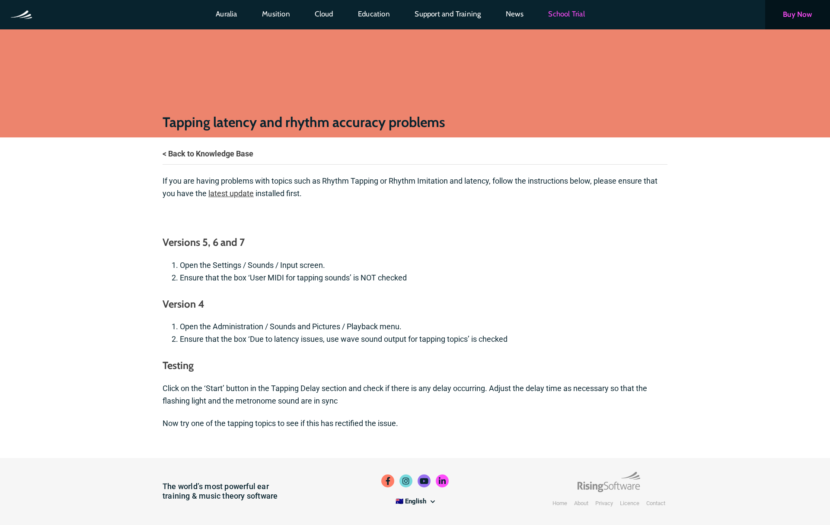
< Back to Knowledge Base (208, 153)
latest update (231, 193)
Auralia (226, 14)
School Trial (566, 14)
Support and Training (448, 14)
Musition (276, 14)
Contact (655, 503)
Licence (629, 503)
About (581, 503)
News (515, 14)
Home (559, 503)
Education (374, 14)
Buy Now (797, 14)
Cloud (324, 14)
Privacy (604, 503)
